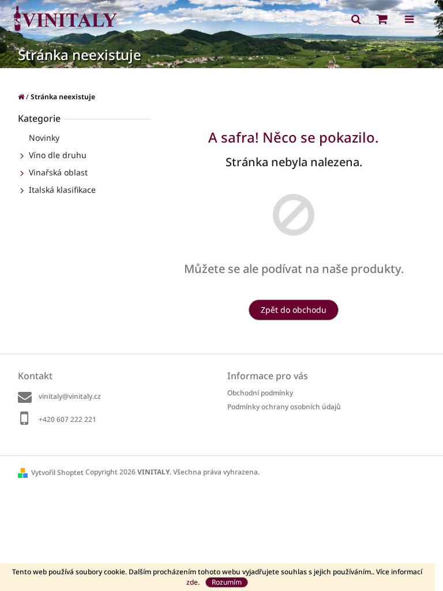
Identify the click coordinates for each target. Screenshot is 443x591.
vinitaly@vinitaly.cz (70, 396)
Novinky (44, 137)
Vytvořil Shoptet (57, 472)
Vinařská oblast (58, 172)
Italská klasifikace (62, 189)
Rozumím (227, 582)
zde (192, 582)
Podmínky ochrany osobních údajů (284, 407)
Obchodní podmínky (260, 393)
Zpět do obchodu (293, 309)
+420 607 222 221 (67, 419)
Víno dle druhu (58, 154)
